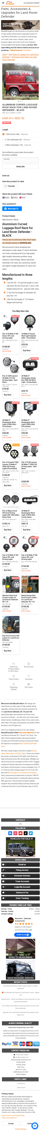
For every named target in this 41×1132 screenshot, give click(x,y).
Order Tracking (22, 898)
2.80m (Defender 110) (18, 145)
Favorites (28, 679)
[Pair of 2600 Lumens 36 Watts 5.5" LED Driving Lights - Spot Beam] (10, 364)
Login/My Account (22, 887)
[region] (20, 25)
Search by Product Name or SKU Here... (13, 669)
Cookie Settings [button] (20, 1129)
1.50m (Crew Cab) (16, 134)
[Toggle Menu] (3, 3)
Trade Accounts (22, 881)
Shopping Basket (13, 688)
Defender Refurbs (22, 876)
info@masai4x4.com (22, 1057)
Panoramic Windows (26, 733)
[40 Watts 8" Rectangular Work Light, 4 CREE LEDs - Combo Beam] (30, 499)
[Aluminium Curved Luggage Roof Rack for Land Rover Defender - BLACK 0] (20, 81)
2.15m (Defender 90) (17, 140)
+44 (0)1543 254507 (21, 1055)
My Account (28, 667)
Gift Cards (29, 687)
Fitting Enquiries (16, 50)
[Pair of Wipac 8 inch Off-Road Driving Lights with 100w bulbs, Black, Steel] (10, 499)
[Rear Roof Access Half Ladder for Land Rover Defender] (10, 624)
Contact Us (21, 1083)
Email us (22, 864)
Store (4, 55)
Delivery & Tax (22, 892)
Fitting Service (22, 870)
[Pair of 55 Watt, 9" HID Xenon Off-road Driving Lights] (10, 543)
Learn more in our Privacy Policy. (13, 1115)
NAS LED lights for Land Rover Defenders (22, 773)
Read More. (27, 50)
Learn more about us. (9, 1118)
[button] (10, 186)
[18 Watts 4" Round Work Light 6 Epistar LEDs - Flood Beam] (30, 322)
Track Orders (14, 679)
